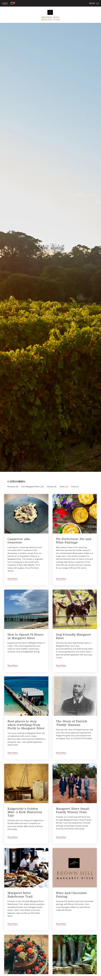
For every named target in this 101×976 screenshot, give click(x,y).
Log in (5, 3)
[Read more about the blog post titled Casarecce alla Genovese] (26, 539)
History (50, 487)
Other (62, 487)
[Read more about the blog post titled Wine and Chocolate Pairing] (75, 889)
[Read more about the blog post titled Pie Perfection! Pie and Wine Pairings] (75, 539)
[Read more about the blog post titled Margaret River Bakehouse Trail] (26, 889)
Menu (92, 3)
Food (73, 487)
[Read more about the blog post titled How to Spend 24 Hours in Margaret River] (26, 631)
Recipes (11, 487)
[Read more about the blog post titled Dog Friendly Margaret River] (75, 631)
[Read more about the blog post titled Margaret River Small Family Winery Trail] (75, 804)
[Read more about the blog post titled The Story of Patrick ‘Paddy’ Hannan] (75, 717)
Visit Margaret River (30, 487)
